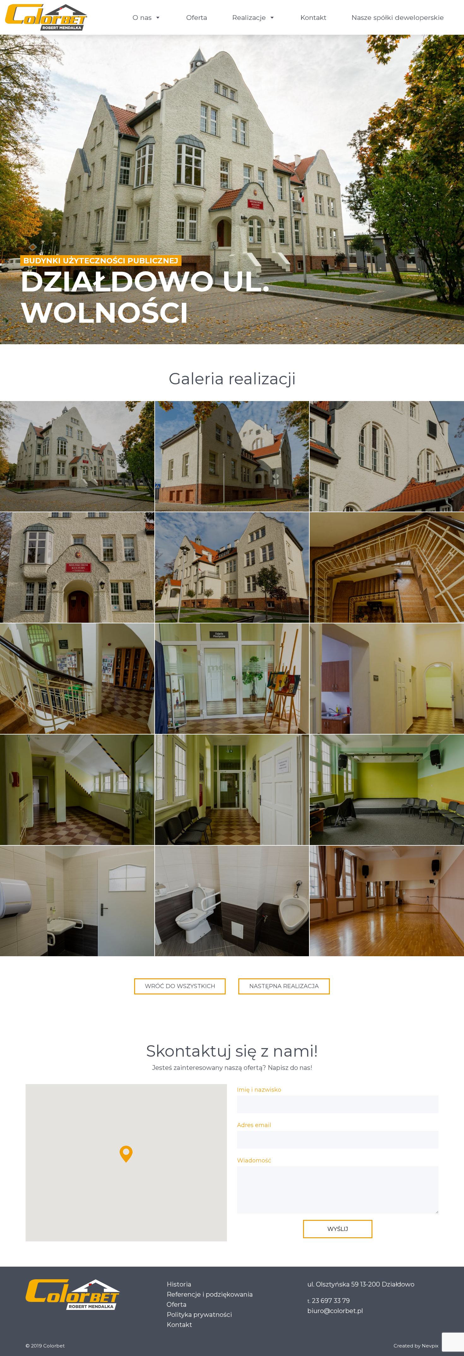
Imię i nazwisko (259, 1089)
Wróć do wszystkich (180, 986)
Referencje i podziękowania (210, 1294)
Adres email (254, 1125)
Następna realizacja (284, 986)
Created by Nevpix (416, 1346)
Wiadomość (254, 1160)
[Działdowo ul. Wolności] (77, 456)
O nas (142, 17)
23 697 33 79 (331, 1301)
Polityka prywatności (199, 1314)
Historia (179, 1284)
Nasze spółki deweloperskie (398, 17)
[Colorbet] (46, 17)
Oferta (196, 17)
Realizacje (249, 17)
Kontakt (313, 17)
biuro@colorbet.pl (335, 1311)
